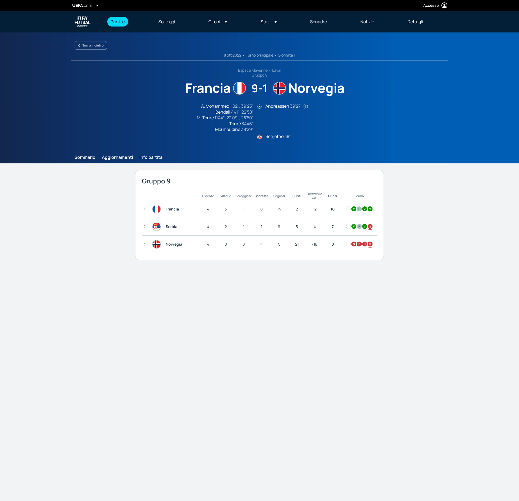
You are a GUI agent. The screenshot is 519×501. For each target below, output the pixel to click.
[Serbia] (157, 226)
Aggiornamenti (117, 157)
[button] (218, 22)
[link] (117, 22)
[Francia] (157, 209)
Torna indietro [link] (93, 45)
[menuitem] (127, 22)
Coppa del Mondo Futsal (82, 22)
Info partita (150, 157)
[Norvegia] (157, 244)
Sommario (85, 157)
